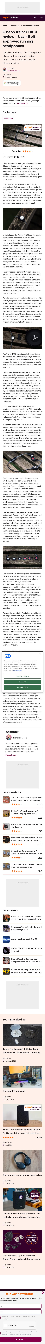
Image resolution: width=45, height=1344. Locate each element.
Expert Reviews (10, 18)
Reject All (22, 682)
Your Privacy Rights (22, 676)
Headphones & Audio (31, 26)
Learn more (20, 103)
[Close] (40, 653)
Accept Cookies (22, 687)
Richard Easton (13, 71)
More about (10, 755)
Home (5, 26)
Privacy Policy (26, 1334)
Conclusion (8, 118)
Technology (15, 26)
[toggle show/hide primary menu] (41, 17)
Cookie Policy (17, 670)
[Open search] (35, 17)
